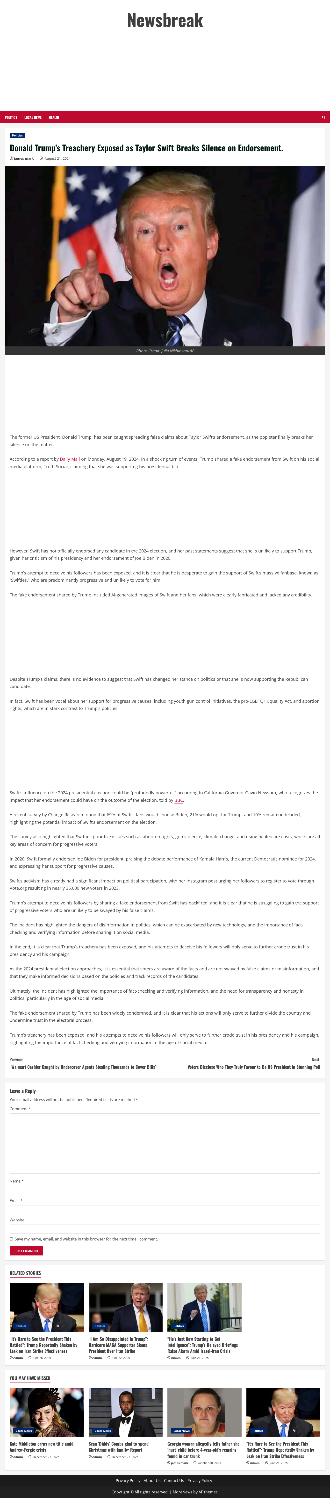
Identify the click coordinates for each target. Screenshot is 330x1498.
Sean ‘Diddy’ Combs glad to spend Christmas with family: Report (119, 1447)
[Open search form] (323, 117)
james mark (24, 158)
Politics (11, 117)
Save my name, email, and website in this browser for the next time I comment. (86, 1239)
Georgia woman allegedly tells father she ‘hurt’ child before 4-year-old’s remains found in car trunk (203, 1450)
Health (54, 117)
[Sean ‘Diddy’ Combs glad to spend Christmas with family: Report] (126, 1412)
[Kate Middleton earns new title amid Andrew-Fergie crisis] (47, 1412)
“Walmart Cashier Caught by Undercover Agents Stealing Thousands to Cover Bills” (83, 1063)
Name (17, 1181)
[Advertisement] (165, 70)
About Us (152, 1480)
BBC (178, 800)
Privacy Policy (128, 1480)
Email (16, 1200)
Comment (20, 1108)
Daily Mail (70, 459)
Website (17, 1220)
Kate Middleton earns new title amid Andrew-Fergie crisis (41, 1447)
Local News (33, 117)
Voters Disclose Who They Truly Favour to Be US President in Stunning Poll (254, 1063)
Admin (18, 1358)
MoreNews (182, 1492)
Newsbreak (165, 19)
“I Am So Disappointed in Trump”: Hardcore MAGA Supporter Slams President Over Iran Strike (118, 1345)
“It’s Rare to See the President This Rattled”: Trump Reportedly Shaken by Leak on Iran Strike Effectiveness (43, 1345)
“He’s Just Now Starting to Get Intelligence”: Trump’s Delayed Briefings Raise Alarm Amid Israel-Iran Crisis (202, 1345)
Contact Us (174, 1480)
